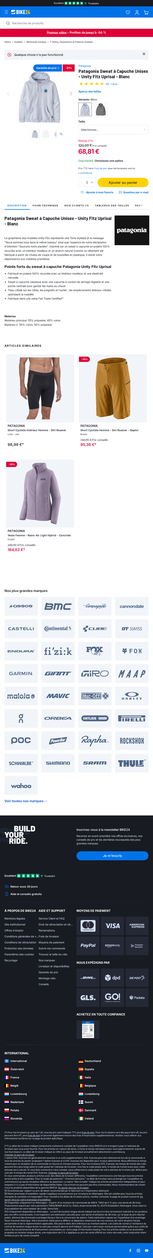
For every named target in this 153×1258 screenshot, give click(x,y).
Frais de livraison (49, 936)
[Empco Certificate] (87, 1029)
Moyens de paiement (51, 942)
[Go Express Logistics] (112, 997)
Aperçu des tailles (89, 91)
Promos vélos (57, 32)
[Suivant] (71, 93)
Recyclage (10, 960)
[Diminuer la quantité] (82, 182)
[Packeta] (137, 997)
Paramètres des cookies (19, 954)
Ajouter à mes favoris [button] (99, 192)
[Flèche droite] (70, 388)
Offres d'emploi (13, 930)
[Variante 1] (85, 109)
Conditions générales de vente (21, 936)
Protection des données (18, 948)
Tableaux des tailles (112, 205)
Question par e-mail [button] (136, 192)
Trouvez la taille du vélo (53, 954)
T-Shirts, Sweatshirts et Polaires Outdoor (71, 42)
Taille (81, 121)
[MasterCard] (87, 926)
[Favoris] (128, 12)
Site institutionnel (14, 924)
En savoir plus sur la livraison (73, 1187)
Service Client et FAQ (52, 918)
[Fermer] (144, 53)
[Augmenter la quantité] (92, 182)
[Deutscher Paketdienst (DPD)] (112, 978)
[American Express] (137, 926)
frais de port (88, 1132)
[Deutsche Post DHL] (87, 978)
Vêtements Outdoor (36, 42)
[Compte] (137, 12)
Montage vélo (47, 978)
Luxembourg (85, 172)
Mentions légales (14, 918)
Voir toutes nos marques (24, 801)
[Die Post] (137, 978)
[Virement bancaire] (137, 946)
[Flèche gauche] (10, 388)
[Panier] (146, 12)
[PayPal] (87, 946)
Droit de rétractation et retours (56, 924)
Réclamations (47, 930)
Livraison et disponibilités (54, 966)
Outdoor (18, 42)
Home (7, 42)
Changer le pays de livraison (19, 1154)
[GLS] (87, 997)
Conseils (44, 984)
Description (17, 205)
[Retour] (8, 93)
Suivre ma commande (52, 948)
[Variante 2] (100, 109)
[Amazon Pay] (112, 946)
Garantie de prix (48, 972)
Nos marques (47, 960)
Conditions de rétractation (20, 942)
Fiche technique (45, 205)
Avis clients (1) (76, 205)
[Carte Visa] (112, 926)
